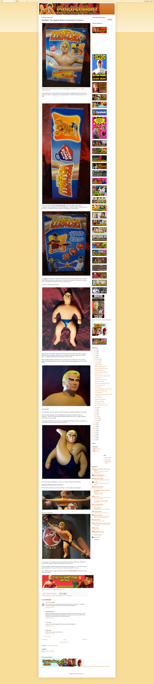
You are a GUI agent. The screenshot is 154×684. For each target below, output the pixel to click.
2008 (95, 436)
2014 (95, 424)
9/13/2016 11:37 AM (49, 634)
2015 (95, 422)
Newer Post (44, 639)
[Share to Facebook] (64, 593)
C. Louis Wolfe (48, 602)
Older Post (84, 639)
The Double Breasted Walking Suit (102, 383)
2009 (95, 434)
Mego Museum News (98, 486)
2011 (95, 430)
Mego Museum (108, 457)
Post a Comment (47, 636)
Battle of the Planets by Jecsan (101, 368)
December (97, 359)
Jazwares (47, 595)
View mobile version (64, 642)
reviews (54, 595)
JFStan (47, 622)
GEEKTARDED (97, 508)
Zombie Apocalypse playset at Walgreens (102, 509)
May (96, 413)
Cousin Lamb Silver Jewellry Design (108, 462)
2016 (95, 357)
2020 (95, 350)
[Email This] (60, 593)
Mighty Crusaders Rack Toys (101, 366)
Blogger (83, 673)
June (96, 411)
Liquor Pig (96, 527)
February (97, 418)
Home (65, 639)
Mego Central (108, 459)
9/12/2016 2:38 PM (49, 618)
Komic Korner (98, 387)
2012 (95, 428)
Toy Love (66, 595)
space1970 (96, 496)
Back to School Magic (99, 401)
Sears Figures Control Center (101, 379)
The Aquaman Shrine (98, 504)
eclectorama (97, 537)
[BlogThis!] (61, 593)
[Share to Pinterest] (66, 593)
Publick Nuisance (98, 515)
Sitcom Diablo (97, 519)
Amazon (75, 566)
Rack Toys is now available (99, 520)
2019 (95, 351)
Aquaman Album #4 (97, 505)
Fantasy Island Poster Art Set (101, 390)
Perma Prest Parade (99, 370)
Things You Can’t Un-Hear (99, 532)
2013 (95, 426)
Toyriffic (96, 482)
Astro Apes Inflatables (99, 381)
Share (93, 25)
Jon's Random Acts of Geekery (101, 501)
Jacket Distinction (98, 392)
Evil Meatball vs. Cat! (98, 531)
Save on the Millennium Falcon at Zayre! (103, 388)
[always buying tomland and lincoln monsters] (98, 317)
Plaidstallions (98, 449)
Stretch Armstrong (59, 595)
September (97, 364)
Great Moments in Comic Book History (101, 512)
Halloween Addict (98, 535)
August (96, 407)
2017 (95, 355)
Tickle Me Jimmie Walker (100, 399)
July (96, 409)
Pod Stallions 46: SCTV (100, 403)
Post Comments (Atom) (53, 645)
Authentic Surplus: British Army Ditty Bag (102, 479)
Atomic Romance (98, 511)
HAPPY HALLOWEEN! (98, 476)
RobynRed (97, 451)
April (96, 415)
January (97, 420)
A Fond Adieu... (97, 502)
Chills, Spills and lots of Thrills (101, 372)
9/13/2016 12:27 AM (49, 626)
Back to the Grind (98, 374)
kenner (51, 595)
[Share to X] (63, 593)
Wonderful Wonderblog (99, 475)
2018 (95, 353)
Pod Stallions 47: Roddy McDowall (102, 375)
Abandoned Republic (98, 478)
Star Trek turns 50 (98, 397)
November (97, 361)
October (96, 363)
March (96, 416)
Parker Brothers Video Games (101, 405)
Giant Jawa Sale (98, 377)
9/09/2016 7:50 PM (49, 607)
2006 (95, 439)
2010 (95, 432)
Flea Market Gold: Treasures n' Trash (102, 523)
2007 (95, 437)
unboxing (70, 595)
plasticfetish (97, 539)
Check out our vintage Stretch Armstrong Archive (53, 589)
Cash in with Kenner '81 (100, 385)
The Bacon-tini (97, 529)
